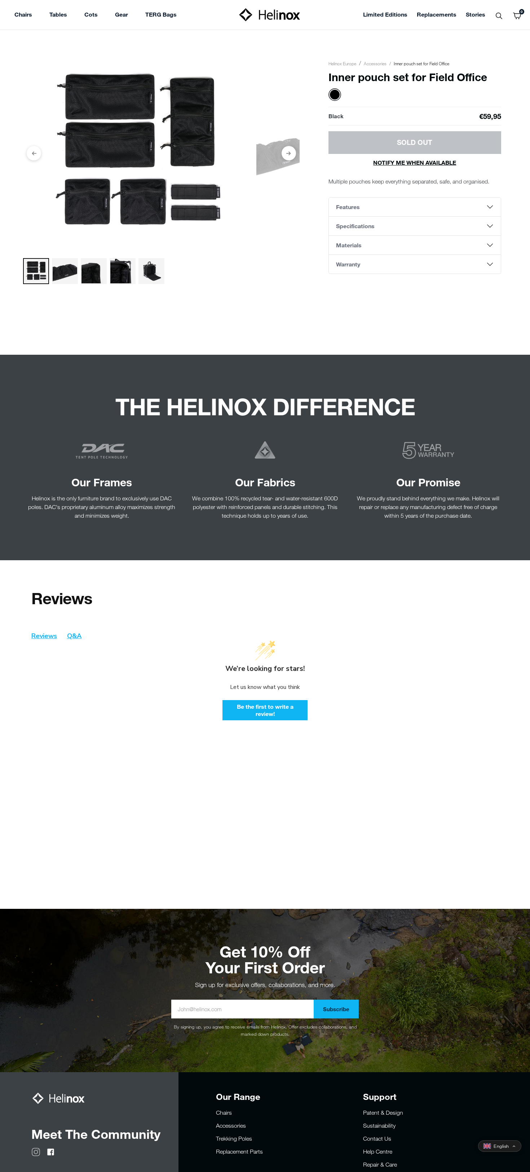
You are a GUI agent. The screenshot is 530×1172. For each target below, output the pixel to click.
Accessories (375, 63)
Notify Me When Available (414, 162)
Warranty (348, 264)
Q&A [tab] (74, 636)
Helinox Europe (342, 63)
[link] (161, 15)
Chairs (224, 1112)
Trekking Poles (234, 1138)
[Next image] (289, 153)
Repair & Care (380, 1164)
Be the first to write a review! (265, 710)
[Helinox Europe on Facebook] (50, 1151)
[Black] (334, 94)
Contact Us (377, 1138)
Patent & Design (383, 1112)
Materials (349, 245)
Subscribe (336, 1009)
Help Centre (377, 1151)
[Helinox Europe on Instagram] (35, 1151)
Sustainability (379, 1125)
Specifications (355, 225)
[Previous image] (34, 153)
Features (348, 206)
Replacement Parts (239, 1151)
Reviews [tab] (44, 636)
